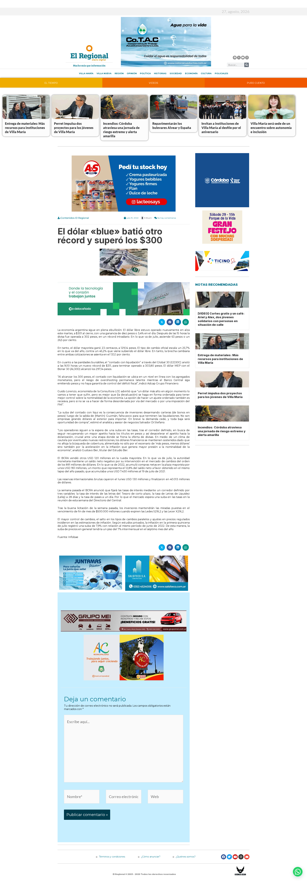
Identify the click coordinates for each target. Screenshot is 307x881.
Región (119, 73)
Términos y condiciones (111, 856)
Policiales (221, 73)
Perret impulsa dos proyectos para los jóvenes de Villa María (73, 128)
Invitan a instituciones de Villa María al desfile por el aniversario (221, 128)
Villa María (86, 73)
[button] (298, 872)
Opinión (132, 73)
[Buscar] (246, 65)
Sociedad (176, 73)
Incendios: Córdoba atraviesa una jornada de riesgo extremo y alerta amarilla (221, 431)
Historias (160, 73)
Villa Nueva (104, 73)
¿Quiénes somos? (185, 856)
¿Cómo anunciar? (150, 856)
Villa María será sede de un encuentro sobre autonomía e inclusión (271, 128)
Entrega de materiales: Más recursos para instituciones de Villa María (25, 128)
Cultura (206, 73)
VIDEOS (153, 83)
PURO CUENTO (256, 83)
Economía (191, 73)
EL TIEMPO (51, 83)
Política (145, 73)
